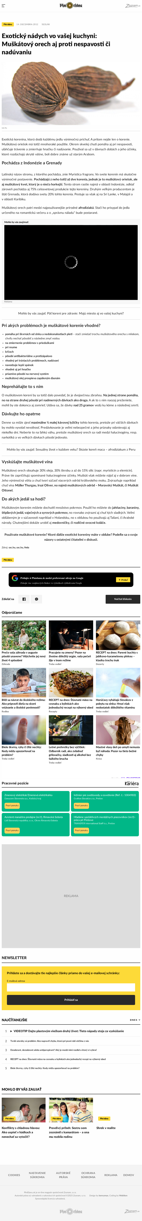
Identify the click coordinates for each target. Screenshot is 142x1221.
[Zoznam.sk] (132, 5)
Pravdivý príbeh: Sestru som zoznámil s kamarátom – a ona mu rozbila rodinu (69, 1132)
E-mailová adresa (16, 981)
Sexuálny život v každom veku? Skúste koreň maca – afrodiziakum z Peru (85, 449)
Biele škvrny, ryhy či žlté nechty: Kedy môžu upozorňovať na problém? (44, 1068)
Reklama (110, 1175)
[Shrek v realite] (118, 1110)
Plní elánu (8, 24)
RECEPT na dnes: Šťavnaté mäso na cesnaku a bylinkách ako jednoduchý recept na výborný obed (58, 1059)
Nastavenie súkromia (37, 1175)
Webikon (123, 1196)
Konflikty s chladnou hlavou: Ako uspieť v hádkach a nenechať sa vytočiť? (21, 1132)
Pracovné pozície (15, 783)
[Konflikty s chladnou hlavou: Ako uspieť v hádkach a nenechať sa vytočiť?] (24, 1110)
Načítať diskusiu (123, 599)
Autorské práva (63, 1175)
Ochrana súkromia (88, 1175)
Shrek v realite (106, 1128)
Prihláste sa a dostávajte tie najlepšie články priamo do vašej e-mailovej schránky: (63, 973)
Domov (128, 1175)
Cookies (14, 1175)
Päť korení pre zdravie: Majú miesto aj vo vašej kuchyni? (85, 313)
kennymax (103, 1196)
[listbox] (129, 1020)
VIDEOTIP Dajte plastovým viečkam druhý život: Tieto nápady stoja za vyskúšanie (69, 1031)
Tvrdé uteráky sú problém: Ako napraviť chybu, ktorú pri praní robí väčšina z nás (49, 1041)
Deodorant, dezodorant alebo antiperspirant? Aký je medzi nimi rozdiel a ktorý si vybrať (53, 1050)
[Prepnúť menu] (3, 6)
